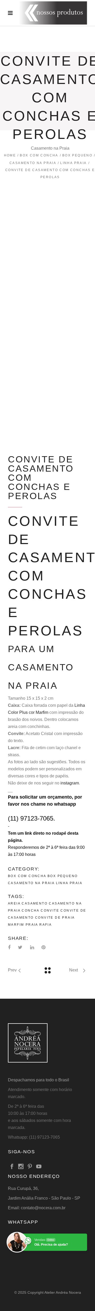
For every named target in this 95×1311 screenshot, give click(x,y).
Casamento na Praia (33, 163)
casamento (35, 903)
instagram (69, 783)
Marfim (16, 924)
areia (14, 903)
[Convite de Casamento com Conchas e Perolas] (47, 210)
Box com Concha (39, 155)
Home (10, 155)
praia (32, 924)
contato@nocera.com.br (43, 1208)
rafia (45, 924)
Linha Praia (73, 163)
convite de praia (54, 917)
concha (30, 910)
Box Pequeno (77, 155)
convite (50, 910)
